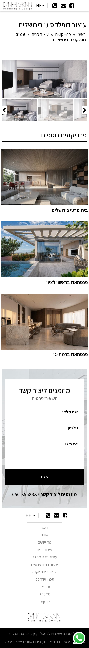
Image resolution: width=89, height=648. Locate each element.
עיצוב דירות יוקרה (44, 571)
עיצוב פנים (40, 34)
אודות (44, 534)
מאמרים (44, 594)
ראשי (81, 34)
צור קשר (44, 601)
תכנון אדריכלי (44, 579)
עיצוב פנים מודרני (44, 557)
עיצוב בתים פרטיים (44, 564)
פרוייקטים (63, 34)
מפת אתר (44, 586)
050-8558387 (44, 494)
